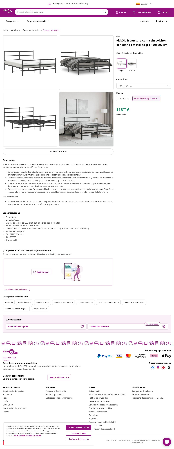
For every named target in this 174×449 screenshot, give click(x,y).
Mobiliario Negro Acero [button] (63, 302)
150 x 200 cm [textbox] (125, 86)
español (144, 4)
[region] (49, 434)
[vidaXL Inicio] (8, 11)
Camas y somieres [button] (40, 309)
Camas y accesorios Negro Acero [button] (17, 309)
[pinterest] (163, 367)
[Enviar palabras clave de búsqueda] (105, 12)
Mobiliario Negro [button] (24, 302)
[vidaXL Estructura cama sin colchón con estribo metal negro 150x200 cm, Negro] (30, 63)
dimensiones (122, 79)
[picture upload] (72, 272)
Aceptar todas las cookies (79, 427)
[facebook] (152, 367)
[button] (68, 3)
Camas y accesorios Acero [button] (134, 302)
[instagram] (158, 367)
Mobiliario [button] (9, 302)
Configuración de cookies (100, 408)
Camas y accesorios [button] (85, 302)
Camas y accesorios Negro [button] (108, 302)
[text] (122, 110)
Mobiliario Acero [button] (42, 302)
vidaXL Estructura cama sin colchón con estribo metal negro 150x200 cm (141, 42)
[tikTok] (169, 367)
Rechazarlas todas (79, 433)
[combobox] (61, 12)
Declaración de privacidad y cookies (27, 435)
